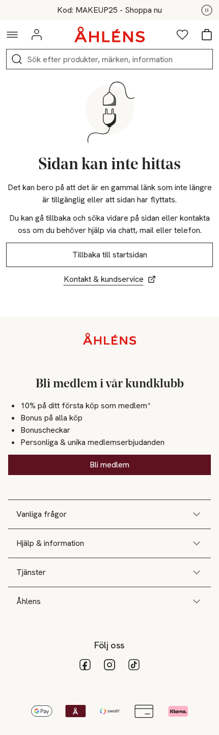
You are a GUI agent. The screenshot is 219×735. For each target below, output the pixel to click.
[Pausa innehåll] (207, 10)
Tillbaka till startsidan (109, 254)
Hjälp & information (50, 543)
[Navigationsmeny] (12, 35)
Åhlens (28, 601)
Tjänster (31, 572)
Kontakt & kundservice (104, 279)
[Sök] (17, 59)
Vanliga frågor (41, 514)
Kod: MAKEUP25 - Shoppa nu (109, 10)
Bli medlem (109, 464)
